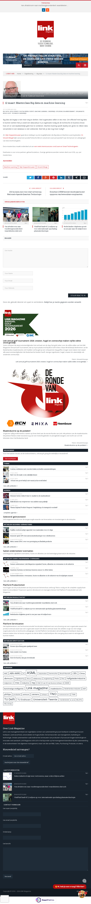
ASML (31, 672)
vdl (73, 700)
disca (29, 678)
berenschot (53, 674)
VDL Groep (8, 704)
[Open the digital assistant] (82, 894)
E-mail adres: (8, 756)
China (82, 673)
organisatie (80, 111)
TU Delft (9, 699)
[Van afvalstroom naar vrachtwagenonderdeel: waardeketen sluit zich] (16, 215)
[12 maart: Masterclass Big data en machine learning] (45, 90)
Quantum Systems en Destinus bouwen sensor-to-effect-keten (31, 570)
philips (7, 694)
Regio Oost (7, 113)
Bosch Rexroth (65, 674)
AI (23, 673)
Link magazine (37, 688)
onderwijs (51, 111)
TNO (53, 694)
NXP (84, 689)
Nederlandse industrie (72, 689)
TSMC (74, 694)
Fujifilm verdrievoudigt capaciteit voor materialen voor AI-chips (31, 530)
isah (44, 683)
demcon (8, 678)
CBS (75, 673)
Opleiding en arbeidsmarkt (65, 111)
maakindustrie (56, 688)
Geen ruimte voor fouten (18, 652)
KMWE (67, 683)
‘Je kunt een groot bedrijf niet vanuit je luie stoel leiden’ (28, 480)
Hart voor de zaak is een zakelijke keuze (23, 475)
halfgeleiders (8, 683)
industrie (25, 683)
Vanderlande (64, 700)
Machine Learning (10, 167)
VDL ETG (79, 700)
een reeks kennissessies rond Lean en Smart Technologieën (56, 146)
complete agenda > (10, 513)
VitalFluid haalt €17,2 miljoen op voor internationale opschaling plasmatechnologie (45, 228)
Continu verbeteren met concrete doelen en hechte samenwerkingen (33, 469)
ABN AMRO (15, 673)
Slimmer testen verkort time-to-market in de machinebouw (30, 496)
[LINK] (45, 31)
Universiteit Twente (45, 699)
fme (63, 679)
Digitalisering (19, 679)
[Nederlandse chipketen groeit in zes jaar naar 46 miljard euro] (75, 215)
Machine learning (41, 111)
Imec (17, 682)
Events (31, 111)
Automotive (43, 674)
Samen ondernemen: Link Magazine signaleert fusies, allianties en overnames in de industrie (42, 564)
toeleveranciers (64, 694)
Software (44, 694)
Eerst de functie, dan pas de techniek (22, 658)
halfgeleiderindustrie (76, 678)
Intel (39, 683)
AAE (5, 673)
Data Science (14, 111)
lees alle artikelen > (11, 486)
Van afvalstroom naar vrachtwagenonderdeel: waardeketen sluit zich (45, 5)
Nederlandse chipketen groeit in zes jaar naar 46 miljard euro (75, 227)
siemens (35, 694)
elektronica (37, 678)
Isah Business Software (55, 683)
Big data (6, 111)
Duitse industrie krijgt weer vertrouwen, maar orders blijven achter (39, 776)
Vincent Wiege (42, 167)
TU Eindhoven (24, 699)
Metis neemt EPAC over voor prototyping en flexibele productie (31, 541)
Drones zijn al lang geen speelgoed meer (23, 646)
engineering (48, 679)
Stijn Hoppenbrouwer (13, 135)
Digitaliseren (24, 111)
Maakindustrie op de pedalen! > (76, 445)
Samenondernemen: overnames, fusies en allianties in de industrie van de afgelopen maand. (41, 575)
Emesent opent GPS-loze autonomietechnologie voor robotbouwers (32, 536)
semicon (26, 694)
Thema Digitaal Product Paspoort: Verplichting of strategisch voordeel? (33, 507)
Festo (57, 678)
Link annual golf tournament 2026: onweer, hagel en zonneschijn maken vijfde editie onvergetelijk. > (52, 362)
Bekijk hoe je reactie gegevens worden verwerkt (62, 302)
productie (17, 694)
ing (33, 682)
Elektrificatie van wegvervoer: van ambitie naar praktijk (29, 501)
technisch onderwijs (19, 113)
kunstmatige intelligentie (13, 688)
